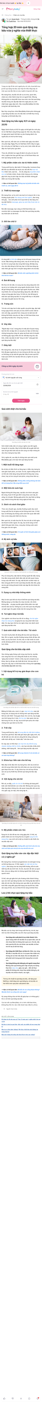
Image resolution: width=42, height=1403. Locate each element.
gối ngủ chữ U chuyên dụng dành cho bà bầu (23, 268)
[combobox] (21, 378)
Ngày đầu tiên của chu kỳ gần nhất (13, 383)
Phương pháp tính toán (8, 374)
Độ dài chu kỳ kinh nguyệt (10, 392)
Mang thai (8, 15)
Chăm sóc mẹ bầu (19, 15)
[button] (3, 9)
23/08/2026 (7, 385)
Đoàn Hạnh (15, 19)
